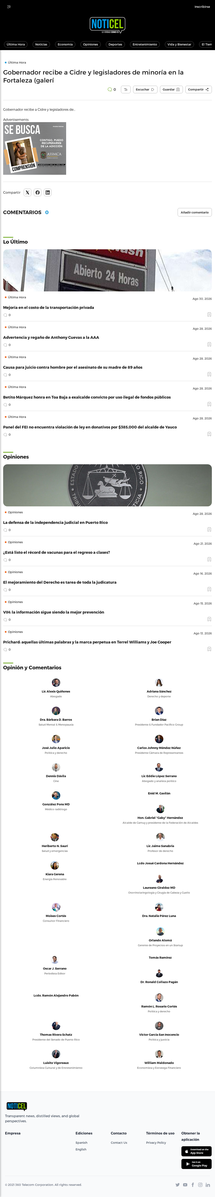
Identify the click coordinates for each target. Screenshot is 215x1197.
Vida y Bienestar (179, 44)
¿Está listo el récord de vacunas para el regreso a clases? (56, 552)
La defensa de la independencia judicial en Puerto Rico (55, 522)
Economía (65, 44)
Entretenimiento (145, 44)
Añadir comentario (195, 212)
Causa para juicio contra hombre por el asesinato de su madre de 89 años (72, 367)
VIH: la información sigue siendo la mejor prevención (53, 612)
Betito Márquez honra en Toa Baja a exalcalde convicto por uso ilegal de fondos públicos (87, 397)
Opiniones (90, 44)
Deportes (115, 44)
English (81, 1149)
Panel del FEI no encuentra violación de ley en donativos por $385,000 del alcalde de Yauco (90, 427)
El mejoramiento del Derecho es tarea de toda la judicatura (60, 582)
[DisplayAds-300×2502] (107, 148)
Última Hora (16, 44)
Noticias (41, 44)
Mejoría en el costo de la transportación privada (48, 307)
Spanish (81, 1142)
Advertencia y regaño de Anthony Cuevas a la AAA (51, 337)
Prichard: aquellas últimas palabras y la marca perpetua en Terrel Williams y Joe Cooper (87, 642)
